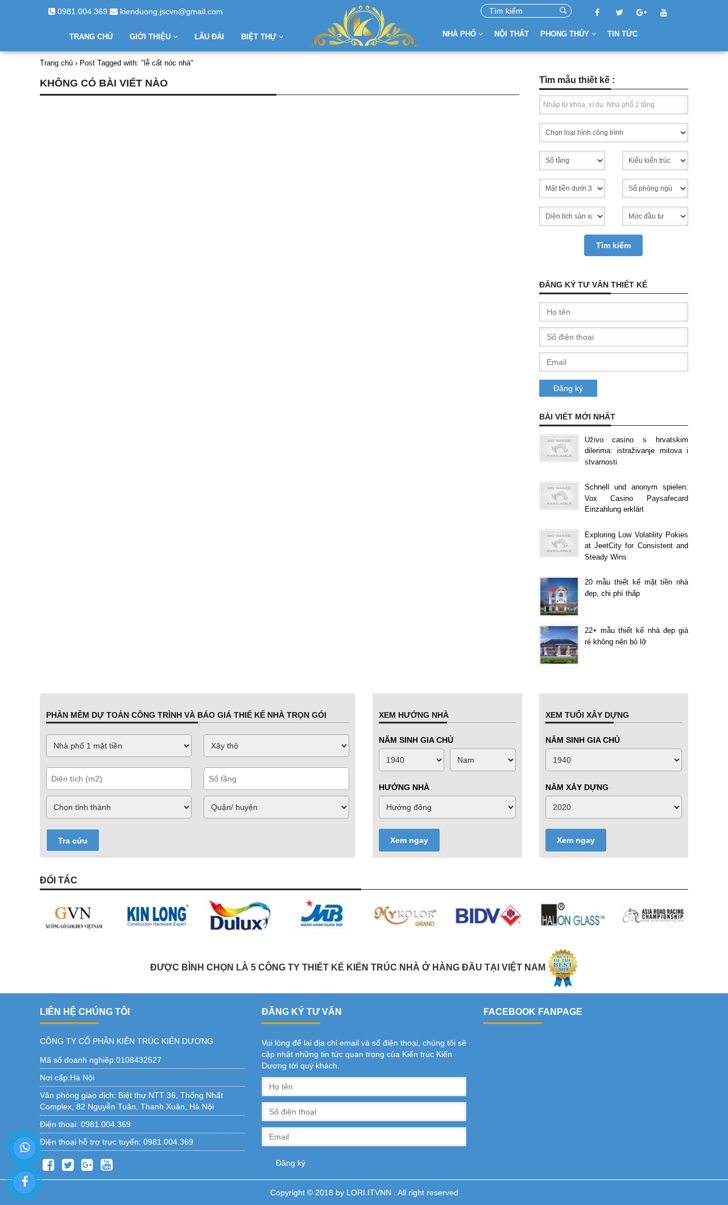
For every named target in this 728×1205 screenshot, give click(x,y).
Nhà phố (460, 34)
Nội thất (511, 34)
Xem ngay (409, 840)
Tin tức (622, 34)
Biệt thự (260, 36)
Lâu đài (209, 36)
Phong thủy (566, 34)
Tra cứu (73, 840)
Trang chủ (91, 36)
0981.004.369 (81, 11)
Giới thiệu (151, 36)
